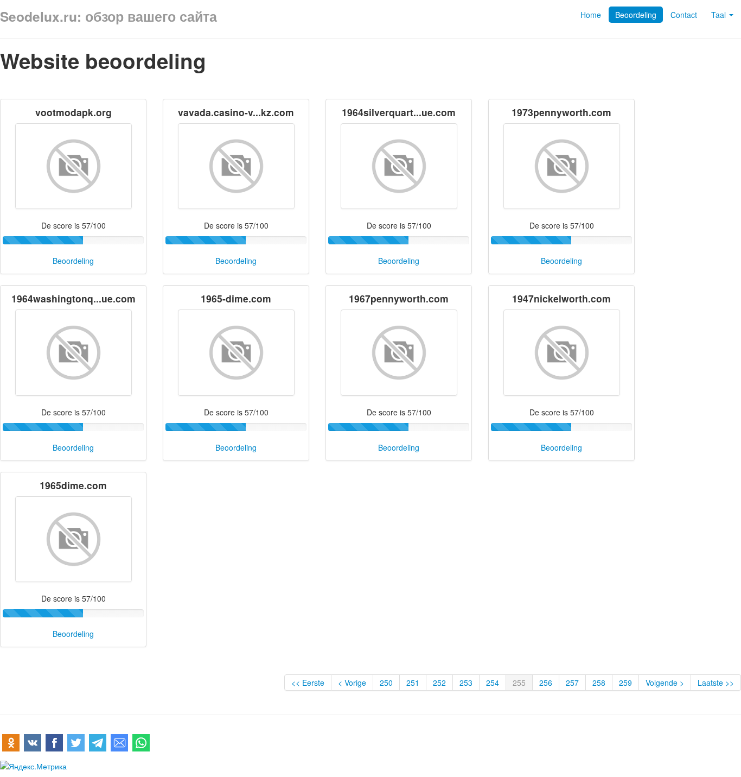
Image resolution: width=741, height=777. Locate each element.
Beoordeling (635, 14)
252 (439, 682)
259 (625, 682)
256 (545, 682)
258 (598, 682)
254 (492, 682)
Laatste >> (716, 682)
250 (386, 682)
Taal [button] (719, 14)
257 (572, 682)
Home (590, 14)
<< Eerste (307, 682)
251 (412, 682)
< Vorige (352, 682)
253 (465, 682)
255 (519, 682)
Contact (683, 14)
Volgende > (665, 682)
